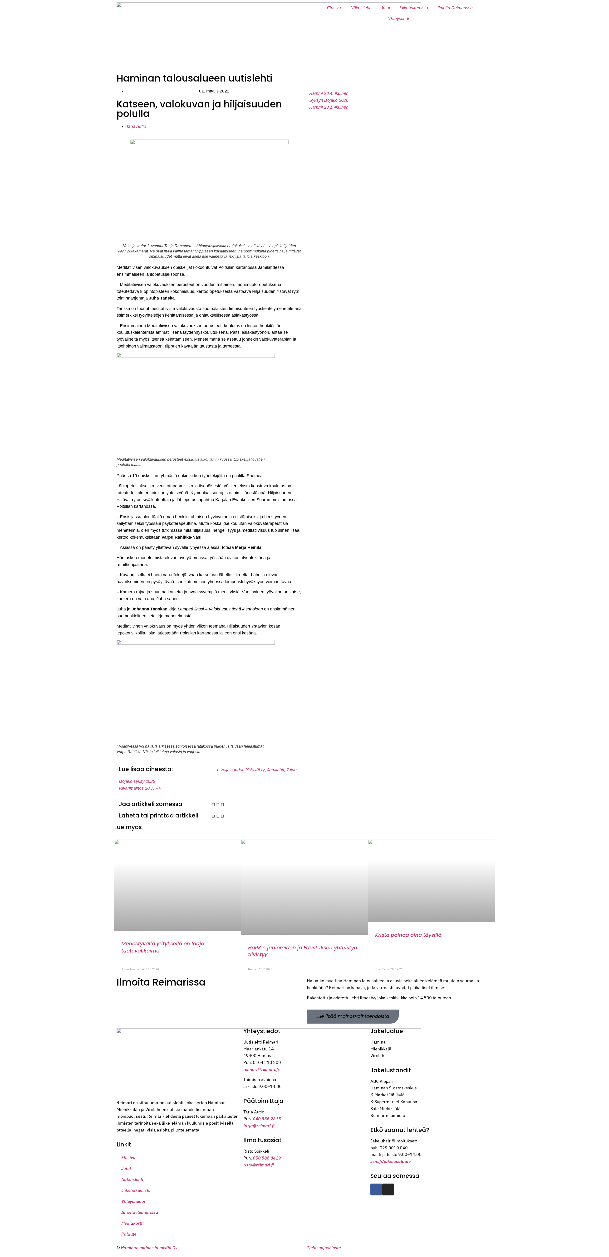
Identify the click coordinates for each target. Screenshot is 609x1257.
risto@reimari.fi (258, 1165)
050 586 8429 (267, 1158)
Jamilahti (275, 769)
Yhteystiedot (400, 18)
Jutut (385, 7)
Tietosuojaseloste (324, 1247)
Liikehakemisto (414, 7)
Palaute (128, 1234)
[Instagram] (388, 1189)
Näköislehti (360, 7)
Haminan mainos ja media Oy (149, 1247)
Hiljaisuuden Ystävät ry (243, 769)
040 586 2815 (267, 1119)
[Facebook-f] (376, 1189)
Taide (291, 769)
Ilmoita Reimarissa (455, 7)
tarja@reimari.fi (259, 1125)
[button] (213, 804)
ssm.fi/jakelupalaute (390, 1161)
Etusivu (334, 7)
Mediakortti (132, 1223)
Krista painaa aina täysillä (408, 935)
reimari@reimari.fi (261, 1069)
